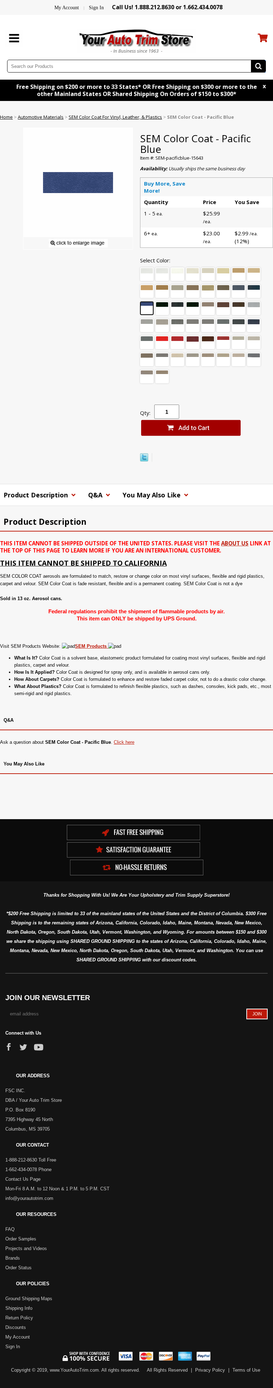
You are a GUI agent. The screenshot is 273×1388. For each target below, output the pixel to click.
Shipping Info (18, 1308)
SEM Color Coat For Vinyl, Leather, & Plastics (115, 117)
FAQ (10, 1229)
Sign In (96, 7)
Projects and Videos (26, 1248)
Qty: (145, 412)
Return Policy (19, 1317)
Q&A (96, 495)
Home (6, 117)
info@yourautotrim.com (29, 1198)
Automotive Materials (41, 117)
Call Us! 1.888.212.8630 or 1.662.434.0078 (167, 7)
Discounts (15, 1327)
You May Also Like (152, 495)
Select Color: (155, 260)
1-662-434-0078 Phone (28, 1169)
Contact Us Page (23, 1179)
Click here (124, 742)
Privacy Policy (210, 1370)
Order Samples (20, 1239)
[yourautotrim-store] (136, 40)
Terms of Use (246, 1370)
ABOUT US (234, 543)
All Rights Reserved (167, 1370)
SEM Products (91, 646)
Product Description (37, 495)
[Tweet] (144, 460)
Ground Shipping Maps (28, 1298)
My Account (66, 7)
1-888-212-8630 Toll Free (30, 1160)
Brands (12, 1258)
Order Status (18, 1267)
